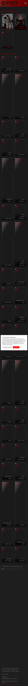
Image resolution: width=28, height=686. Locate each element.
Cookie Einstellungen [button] (7, 347)
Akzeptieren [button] (16, 347)
